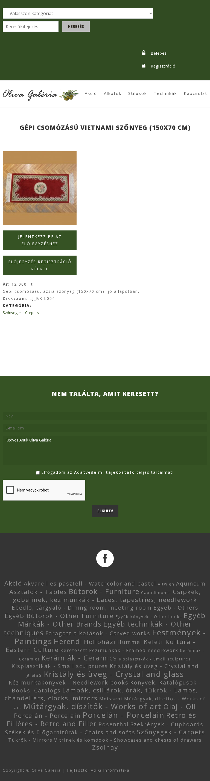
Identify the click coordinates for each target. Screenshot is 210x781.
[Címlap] (41, 92)
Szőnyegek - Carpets (21, 312)
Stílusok (137, 93)
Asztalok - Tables (38, 591)
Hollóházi (100, 641)
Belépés (159, 53)
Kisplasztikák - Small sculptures (155, 659)
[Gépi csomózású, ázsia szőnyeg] (40, 188)
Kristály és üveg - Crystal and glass (114, 674)
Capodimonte (156, 592)
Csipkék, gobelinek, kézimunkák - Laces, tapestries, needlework (107, 595)
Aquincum (191, 583)
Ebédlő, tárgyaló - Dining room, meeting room (82, 607)
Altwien (166, 584)
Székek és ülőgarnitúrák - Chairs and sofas (70, 732)
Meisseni (110, 698)
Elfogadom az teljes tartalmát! (107, 472)
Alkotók (112, 93)
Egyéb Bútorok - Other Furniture (59, 616)
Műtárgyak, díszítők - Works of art (92, 706)
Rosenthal (113, 724)
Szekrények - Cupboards (166, 724)
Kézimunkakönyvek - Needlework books (69, 682)
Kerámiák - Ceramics (79, 657)
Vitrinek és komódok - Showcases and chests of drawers (128, 740)
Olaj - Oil (179, 706)
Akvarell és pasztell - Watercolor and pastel (90, 583)
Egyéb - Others (176, 607)
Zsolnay (105, 747)
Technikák (165, 93)
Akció (91, 93)
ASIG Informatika (110, 770)
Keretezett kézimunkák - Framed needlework (119, 650)
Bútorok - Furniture (104, 591)
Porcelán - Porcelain (47, 715)
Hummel (129, 642)
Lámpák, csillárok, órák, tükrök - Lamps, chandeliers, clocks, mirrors (101, 694)
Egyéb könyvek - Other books (148, 616)
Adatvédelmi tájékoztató (104, 472)
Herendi (68, 641)
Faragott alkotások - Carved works (97, 633)
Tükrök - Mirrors (30, 740)
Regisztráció (163, 66)
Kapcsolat (195, 93)
